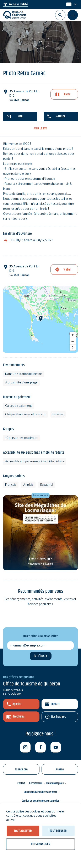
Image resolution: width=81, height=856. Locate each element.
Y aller (67, 269)
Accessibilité (15, 4)
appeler (60, 116)
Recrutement (35, 783)
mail (20, 116)
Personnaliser (40, 844)
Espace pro (21, 769)
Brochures (18, 716)
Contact (55, 704)
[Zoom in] (73, 335)
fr (68, 4)
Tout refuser (58, 831)
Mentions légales (55, 783)
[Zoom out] (73, 341)
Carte (67, 94)
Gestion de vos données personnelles (40, 801)
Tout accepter (23, 831)
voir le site (40, 128)
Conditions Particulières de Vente (40, 792)
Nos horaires (58, 716)
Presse (60, 769)
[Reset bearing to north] (73, 347)
